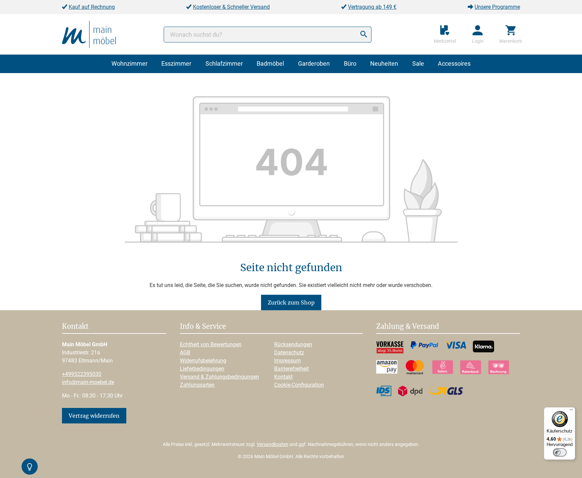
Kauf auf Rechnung (92, 7)
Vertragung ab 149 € (372, 7)
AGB (185, 352)
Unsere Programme (497, 7)
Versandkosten (272, 444)
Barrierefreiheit (291, 368)
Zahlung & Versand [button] (407, 326)
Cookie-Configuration (299, 385)
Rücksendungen (293, 344)
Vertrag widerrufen (94, 415)
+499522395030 (81, 374)
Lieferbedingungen (202, 368)
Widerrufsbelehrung (203, 360)
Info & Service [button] (203, 326)
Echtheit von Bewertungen (210, 344)
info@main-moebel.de (88, 382)
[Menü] (571, 411)
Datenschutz (289, 352)
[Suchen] (363, 34)
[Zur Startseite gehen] (89, 34)
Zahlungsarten (197, 385)
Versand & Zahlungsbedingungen (219, 377)
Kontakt (283, 377)
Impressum (287, 360)
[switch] (560, 452)
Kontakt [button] (75, 326)
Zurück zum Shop (291, 302)
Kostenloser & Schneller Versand (231, 7)
